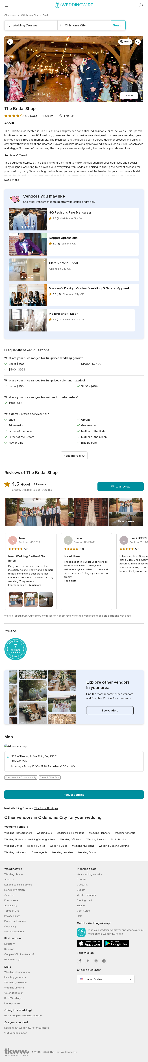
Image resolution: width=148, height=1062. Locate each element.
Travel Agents (39, 852)
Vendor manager (86, 895)
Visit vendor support (15, 1032)
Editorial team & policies (18, 884)
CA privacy (10, 926)
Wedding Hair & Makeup (70, 832)
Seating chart (84, 900)
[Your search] (10, 42)
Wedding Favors (87, 852)
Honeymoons (12, 1003)
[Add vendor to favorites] (138, 42)
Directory (9, 943)
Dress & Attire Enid (50, 777)
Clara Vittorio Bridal (63, 263)
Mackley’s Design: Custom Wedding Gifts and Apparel (89, 288)
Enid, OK (69, 116)
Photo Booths (119, 839)
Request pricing (74, 794)
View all (129, 95)
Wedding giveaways (15, 982)
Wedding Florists (13, 839)
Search (118, 25)
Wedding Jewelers (62, 852)
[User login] (141, 5)
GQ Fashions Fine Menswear (70, 212)
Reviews (9, 949)
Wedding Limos (58, 845)
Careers (9, 895)
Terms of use (11, 910)
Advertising (10, 905)
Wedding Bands (13, 845)
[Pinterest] (96, 961)
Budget (81, 889)
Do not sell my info (15, 921)
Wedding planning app (17, 972)
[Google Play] (116, 946)
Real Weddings (12, 998)
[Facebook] (80, 961)
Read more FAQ (74, 455)
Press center (11, 900)
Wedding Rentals (96, 839)
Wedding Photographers (18, 832)
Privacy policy (12, 915)
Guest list (82, 884)
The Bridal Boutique (46, 808)
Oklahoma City (30, 15)
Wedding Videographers (41, 839)
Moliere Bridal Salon (63, 314)
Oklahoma (10, 15)
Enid (45, 15)
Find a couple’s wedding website (23, 1015)
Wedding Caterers (125, 832)
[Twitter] (88, 961)
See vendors (110, 710)
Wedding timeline (14, 987)
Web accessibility (14, 931)
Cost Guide (83, 910)
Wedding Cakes (36, 845)
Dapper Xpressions (63, 238)
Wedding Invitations (15, 852)
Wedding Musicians (83, 845)
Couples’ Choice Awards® (19, 954)
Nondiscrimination (14, 889)
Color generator (13, 992)
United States (94, 979)
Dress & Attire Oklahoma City (20, 777)
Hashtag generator (15, 977)
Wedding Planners (99, 832)
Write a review (120, 486)
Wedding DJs (44, 832)
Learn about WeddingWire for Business (26, 1027)
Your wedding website (89, 874)
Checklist (82, 879)
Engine (81, 905)
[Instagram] (104, 961)
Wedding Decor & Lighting (114, 845)
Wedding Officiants (71, 839)
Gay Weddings (12, 959)
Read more (11, 180)
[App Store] (89, 946)
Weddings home (13, 874)
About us (9, 879)
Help (79, 915)
